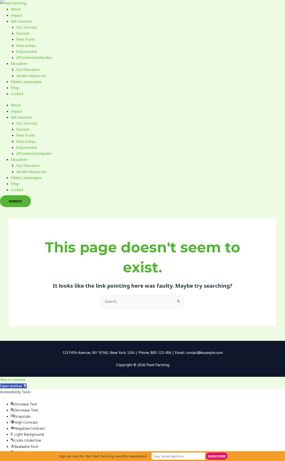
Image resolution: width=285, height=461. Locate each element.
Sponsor (23, 33)
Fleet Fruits (25, 39)
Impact (16, 15)
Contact (17, 93)
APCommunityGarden (34, 57)
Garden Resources (31, 75)
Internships (26, 45)
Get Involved (21, 21)
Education (19, 63)
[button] (13, 385)
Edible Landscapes (26, 81)
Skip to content (12, 379)
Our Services (26, 27)
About (16, 9)
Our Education (28, 69)
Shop (15, 87)
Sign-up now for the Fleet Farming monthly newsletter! (103, 456)
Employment (26, 51)
